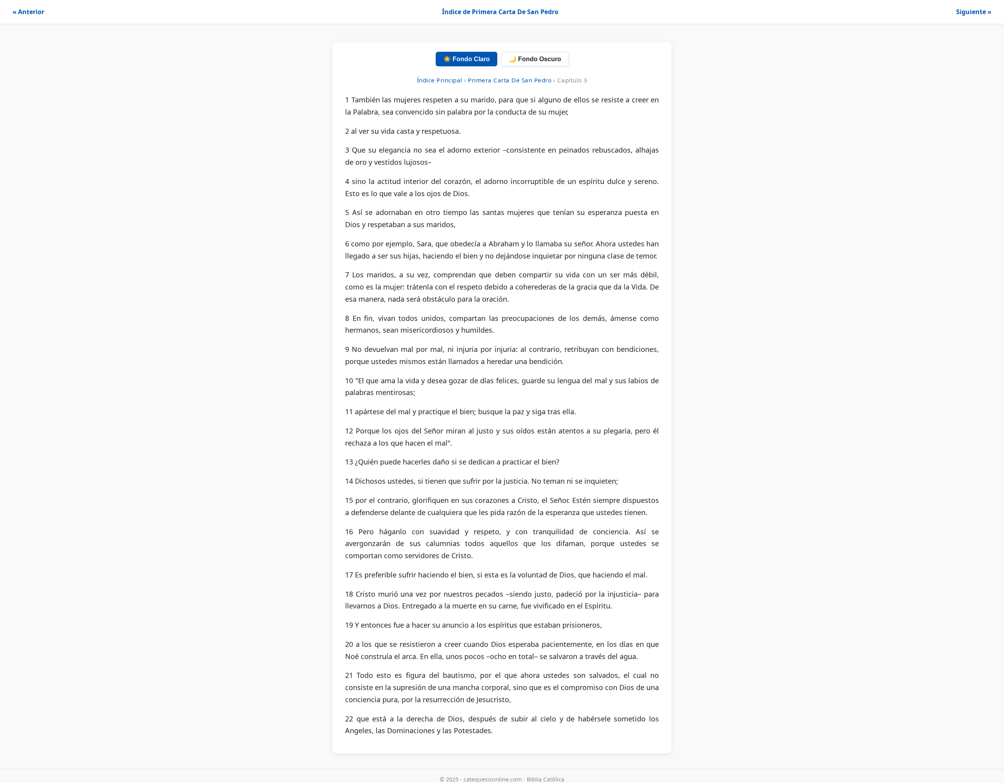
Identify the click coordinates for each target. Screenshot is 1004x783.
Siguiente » (973, 11)
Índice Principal (439, 80)
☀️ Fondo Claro (466, 59)
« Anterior (28, 11)
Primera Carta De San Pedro (509, 80)
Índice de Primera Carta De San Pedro (500, 11)
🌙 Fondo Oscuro (535, 59)
